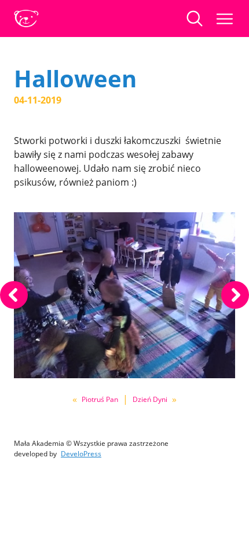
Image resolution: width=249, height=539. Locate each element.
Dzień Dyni (150, 399)
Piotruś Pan (100, 399)
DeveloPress (81, 454)
